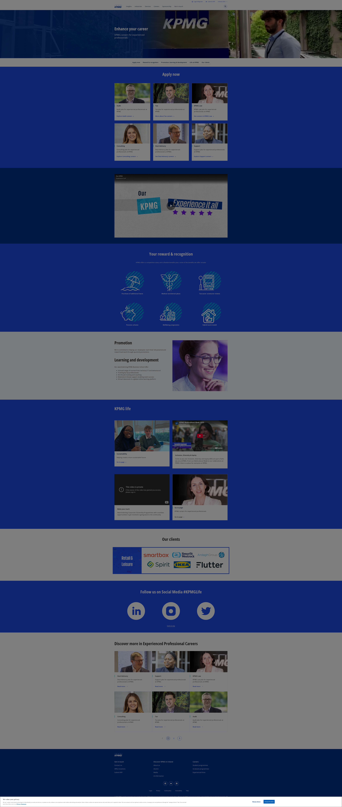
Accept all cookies (269, 801)
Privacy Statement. (21, 804)
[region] (171, 802)
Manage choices (256, 801)
